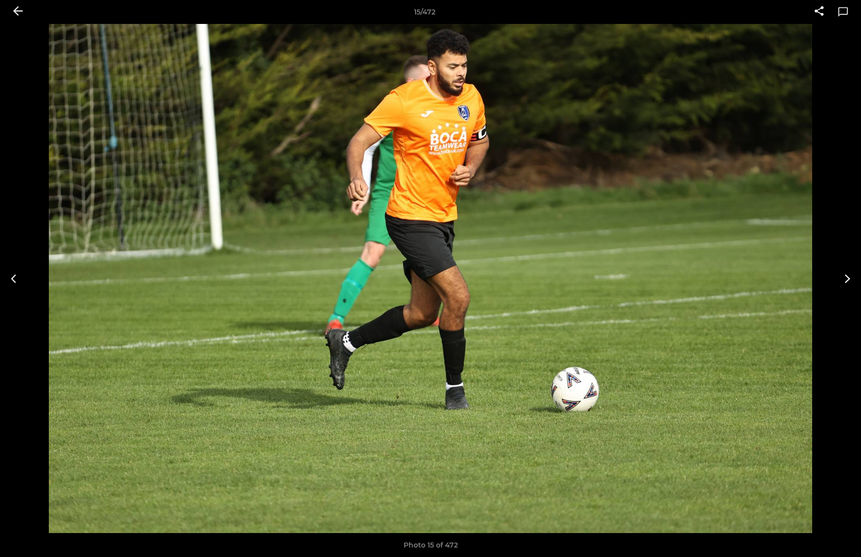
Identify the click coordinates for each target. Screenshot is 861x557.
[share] (819, 12)
